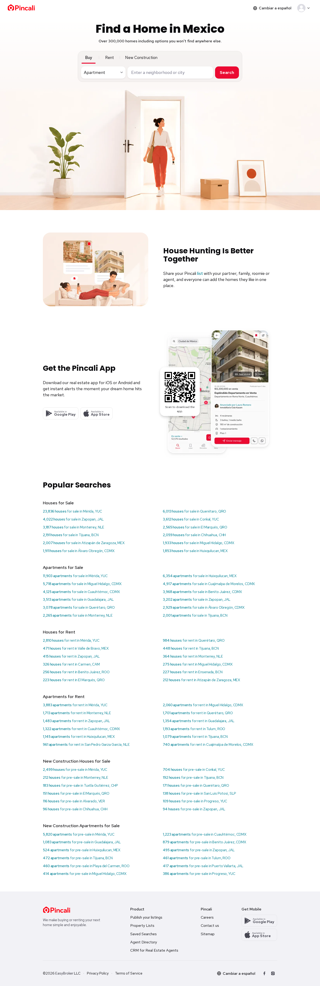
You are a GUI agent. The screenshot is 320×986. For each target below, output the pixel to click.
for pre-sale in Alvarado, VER (74, 801)
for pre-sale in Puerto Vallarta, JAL (203, 866)
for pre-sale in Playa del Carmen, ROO (86, 866)
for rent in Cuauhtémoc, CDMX (81, 729)
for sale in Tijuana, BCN (71, 535)
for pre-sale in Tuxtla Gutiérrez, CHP (80, 785)
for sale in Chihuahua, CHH (194, 535)
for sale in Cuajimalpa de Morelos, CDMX (209, 584)
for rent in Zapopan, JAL (71, 656)
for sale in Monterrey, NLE (73, 527)
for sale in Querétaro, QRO (194, 511)
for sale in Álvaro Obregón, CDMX (79, 551)
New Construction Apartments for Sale (81, 825)
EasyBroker (64, 973)
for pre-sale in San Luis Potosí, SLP (199, 793)
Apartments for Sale (63, 567)
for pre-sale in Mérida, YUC (75, 769)
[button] (304, 8)
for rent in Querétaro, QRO (194, 640)
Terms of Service (128, 973)
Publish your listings (146, 917)
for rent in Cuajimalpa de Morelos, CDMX (208, 744)
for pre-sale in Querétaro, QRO (196, 785)
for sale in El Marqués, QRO (195, 527)
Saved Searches (143, 933)
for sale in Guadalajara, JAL (78, 599)
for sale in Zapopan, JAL (73, 519)
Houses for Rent (59, 632)
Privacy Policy (98, 973)
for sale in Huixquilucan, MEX (195, 551)
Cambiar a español (275, 8)
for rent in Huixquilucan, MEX (79, 736)
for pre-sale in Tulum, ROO (197, 858)
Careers (207, 917)
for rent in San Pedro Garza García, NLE (86, 744)
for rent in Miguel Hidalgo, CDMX (198, 664)
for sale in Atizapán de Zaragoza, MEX (84, 543)
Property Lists (142, 925)
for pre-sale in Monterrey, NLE (75, 777)
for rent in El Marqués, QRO (73, 680)
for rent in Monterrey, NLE (193, 656)
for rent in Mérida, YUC (71, 640)
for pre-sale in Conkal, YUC (194, 769)
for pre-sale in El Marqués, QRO (76, 793)
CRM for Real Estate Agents (154, 950)
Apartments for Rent (64, 696)
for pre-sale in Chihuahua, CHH (75, 809)
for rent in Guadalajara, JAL (198, 721)
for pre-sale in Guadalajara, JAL (82, 842)
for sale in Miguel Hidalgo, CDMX (198, 543)
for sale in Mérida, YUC (72, 511)
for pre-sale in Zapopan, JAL (194, 809)
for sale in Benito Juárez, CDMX (202, 591)
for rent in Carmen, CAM (71, 664)
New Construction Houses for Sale (76, 761)
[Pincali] (56, 909)
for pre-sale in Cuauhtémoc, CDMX (204, 834)
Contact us (210, 925)
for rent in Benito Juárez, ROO (76, 672)
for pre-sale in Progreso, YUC (195, 801)
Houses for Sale (58, 503)
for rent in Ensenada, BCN (193, 672)
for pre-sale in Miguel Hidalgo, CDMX (85, 873)
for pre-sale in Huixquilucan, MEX (81, 850)
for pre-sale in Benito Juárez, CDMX (204, 842)
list (200, 273)
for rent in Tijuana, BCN (191, 648)
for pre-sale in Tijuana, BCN (193, 777)
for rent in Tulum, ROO (194, 729)
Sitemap (208, 933)
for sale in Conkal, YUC (191, 519)
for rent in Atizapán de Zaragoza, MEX (201, 680)
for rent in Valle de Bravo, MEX (76, 648)
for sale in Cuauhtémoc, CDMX (81, 591)
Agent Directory (143, 942)
